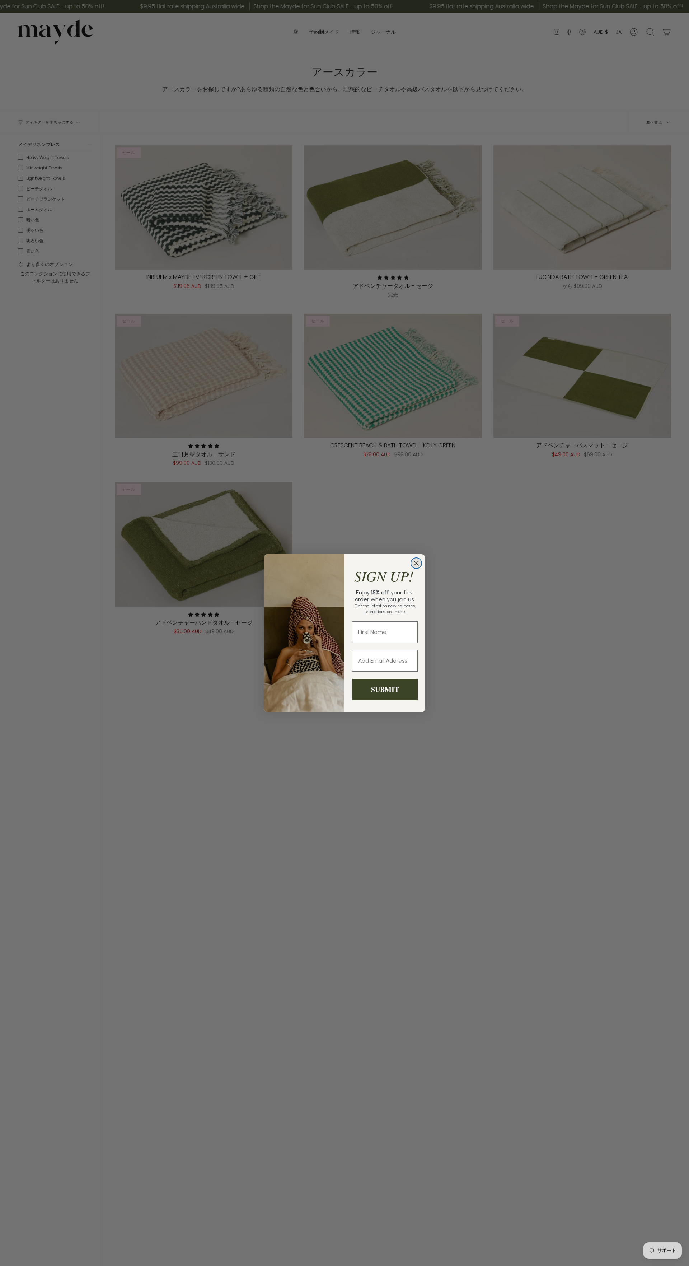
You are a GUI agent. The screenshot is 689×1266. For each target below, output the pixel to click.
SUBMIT (385, 689)
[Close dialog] (416, 563)
